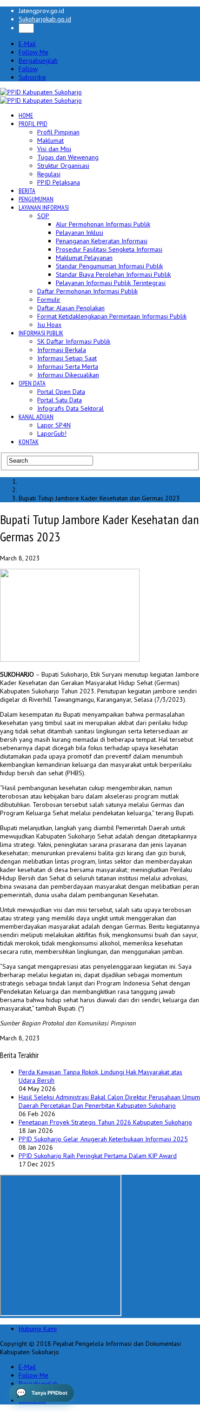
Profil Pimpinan (58, 132)
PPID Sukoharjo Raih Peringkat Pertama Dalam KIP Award (98, 1155)
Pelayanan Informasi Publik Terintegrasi (111, 283)
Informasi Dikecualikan (68, 375)
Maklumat (50, 140)
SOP (43, 216)
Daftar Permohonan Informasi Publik (87, 291)
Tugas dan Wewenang (68, 157)
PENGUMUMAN (36, 199)
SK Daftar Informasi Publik (73, 341)
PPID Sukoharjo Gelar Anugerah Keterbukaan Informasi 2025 (103, 1139)
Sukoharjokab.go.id (45, 19)
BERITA (27, 190)
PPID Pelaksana (58, 182)
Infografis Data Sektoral (70, 408)
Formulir (48, 299)
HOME (26, 115)
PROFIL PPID (33, 124)
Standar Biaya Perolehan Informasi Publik (113, 274)
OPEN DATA (32, 383)
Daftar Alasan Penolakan (71, 308)
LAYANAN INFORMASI (44, 207)
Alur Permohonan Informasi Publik (103, 224)
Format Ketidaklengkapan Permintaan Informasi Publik (112, 316)
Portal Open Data (61, 391)
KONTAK (29, 442)
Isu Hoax (49, 324)
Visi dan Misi (54, 149)
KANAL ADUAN (36, 417)
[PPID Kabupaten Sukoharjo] (41, 92)
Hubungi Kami (38, 1328)
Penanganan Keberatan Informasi (101, 241)
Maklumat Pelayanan (84, 257)
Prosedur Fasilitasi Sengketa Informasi (109, 249)
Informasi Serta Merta (67, 366)
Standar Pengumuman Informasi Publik (109, 266)
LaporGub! (52, 433)
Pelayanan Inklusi (79, 232)
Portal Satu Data (59, 400)
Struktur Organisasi (63, 165)
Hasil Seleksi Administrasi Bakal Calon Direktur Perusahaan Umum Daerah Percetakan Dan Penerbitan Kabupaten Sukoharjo (109, 1101)
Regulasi (48, 174)
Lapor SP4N (54, 425)
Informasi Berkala (61, 350)
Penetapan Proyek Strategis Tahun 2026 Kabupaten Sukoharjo (105, 1122)
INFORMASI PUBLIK (41, 333)
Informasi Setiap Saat (67, 358)
